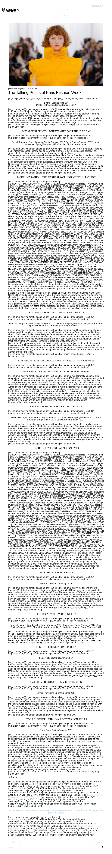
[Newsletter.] (66, 11)
